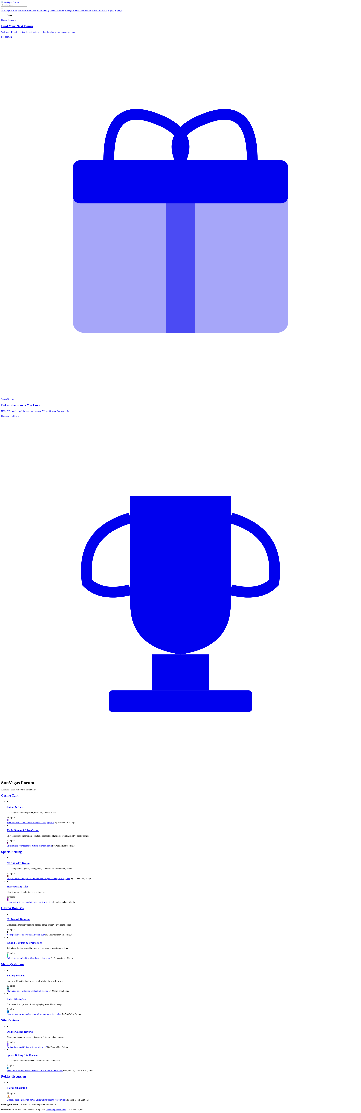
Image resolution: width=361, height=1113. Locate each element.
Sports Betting (43, 10)
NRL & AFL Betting (18, 863)
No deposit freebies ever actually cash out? (26, 935)
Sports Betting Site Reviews (22, 1055)
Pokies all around (17, 1087)
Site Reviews (85, 10)
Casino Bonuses (57, 10)
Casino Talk (30, 10)
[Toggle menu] (2, 8)
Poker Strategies (16, 998)
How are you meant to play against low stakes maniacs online (34, 1014)
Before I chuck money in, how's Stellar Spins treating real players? (36, 1100)
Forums (21, 10)
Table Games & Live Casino (23, 830)
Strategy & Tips (72, 10)
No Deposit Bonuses (18, 919)
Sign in (111, 10)
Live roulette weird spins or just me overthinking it (29, 846)
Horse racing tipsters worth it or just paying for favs (29, 902)
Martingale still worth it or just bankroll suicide (27, 991)
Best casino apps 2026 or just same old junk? (27, 1047)
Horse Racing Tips (17, 886)
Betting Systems (16, 975)
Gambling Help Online (56, 1109)
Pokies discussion (99, 10)
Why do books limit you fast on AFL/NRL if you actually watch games (38, 878)
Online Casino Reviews (20, 1031)
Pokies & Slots (15, 807)
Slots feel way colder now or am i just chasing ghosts (30, 822)
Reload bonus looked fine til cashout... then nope (28, 958)
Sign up (118, 10)
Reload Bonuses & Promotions (24, 942)
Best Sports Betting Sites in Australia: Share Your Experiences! (35, 1070)
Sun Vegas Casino (9, 10)
